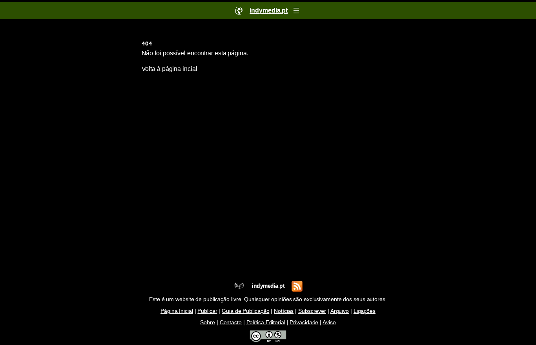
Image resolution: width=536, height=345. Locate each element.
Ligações (365, 311)
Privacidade (304, 322)
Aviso (329, 322)
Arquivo (339, 311)
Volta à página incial (169, 68)
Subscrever (312, 311)
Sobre (207, 322)
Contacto (231, 322)
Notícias (284, 311)
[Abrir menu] (296, 10)
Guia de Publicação (245, 311)
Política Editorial (265, 322)
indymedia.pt (268, 286)
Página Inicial (176, 311)
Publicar (207, 311)
